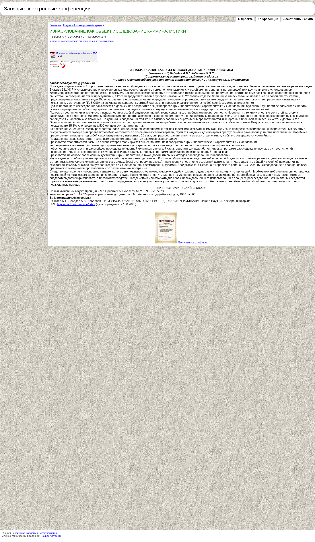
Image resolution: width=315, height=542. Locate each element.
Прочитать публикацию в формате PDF (76, 53)
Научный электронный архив (82, 25)
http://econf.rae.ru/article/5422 (76, 204)
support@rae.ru (51, 535)
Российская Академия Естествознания (35, 532)
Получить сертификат (192, 242)
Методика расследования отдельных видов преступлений (82, 41)
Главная (55, 25)
